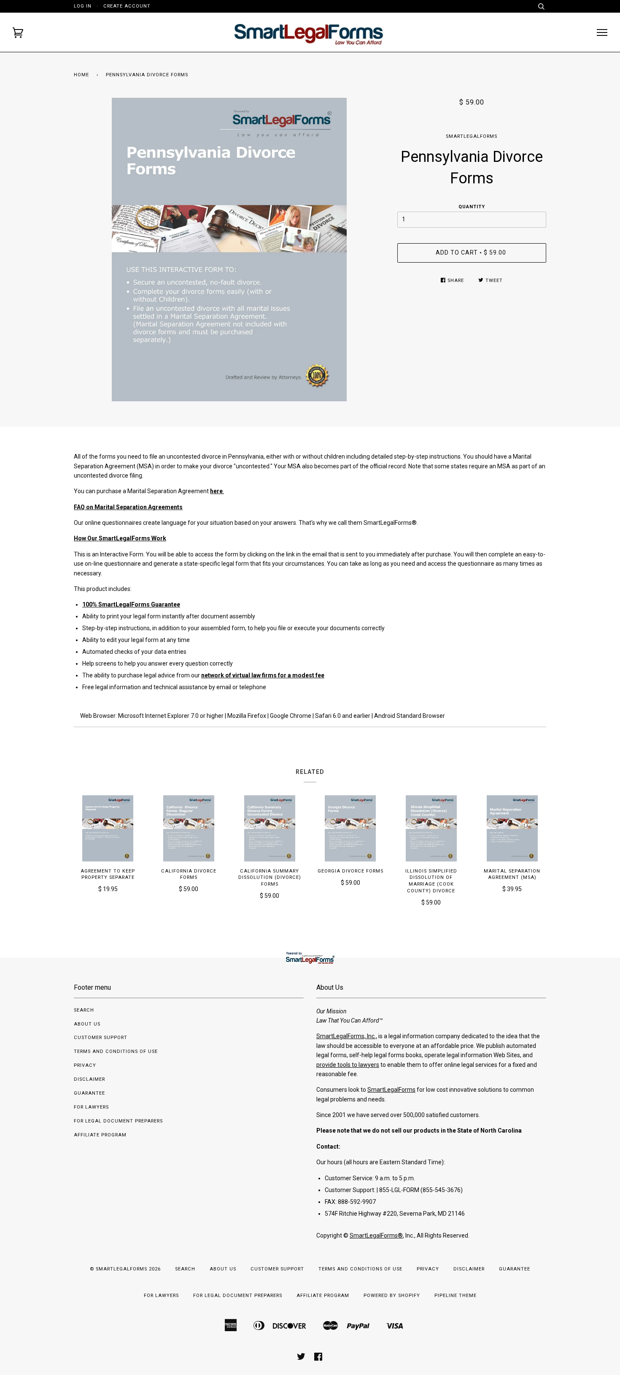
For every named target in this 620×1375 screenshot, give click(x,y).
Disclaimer (89, 1079)
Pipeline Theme (455, 1295)
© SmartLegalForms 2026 (125, 1269)
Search (84, 1010)
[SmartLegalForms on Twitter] (301, 1358)
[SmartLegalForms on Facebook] (318, 1358)
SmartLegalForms (471, 136)
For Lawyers (91, 1107)
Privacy (85, 1065)
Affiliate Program (100, 1135)
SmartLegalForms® (376, 1235)
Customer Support (100, 1037)
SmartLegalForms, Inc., (346, 1036)
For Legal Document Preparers (118, 1121)
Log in (83, 6)
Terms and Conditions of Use (116, 1051)
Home (81, 75)
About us (87, 1024)
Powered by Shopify (392, 1295)
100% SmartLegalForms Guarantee (131, 604)
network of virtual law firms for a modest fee (262, 675)
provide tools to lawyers (347, 1064)
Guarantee (89, 1093)
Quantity (471, 206)
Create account (127, 6)
